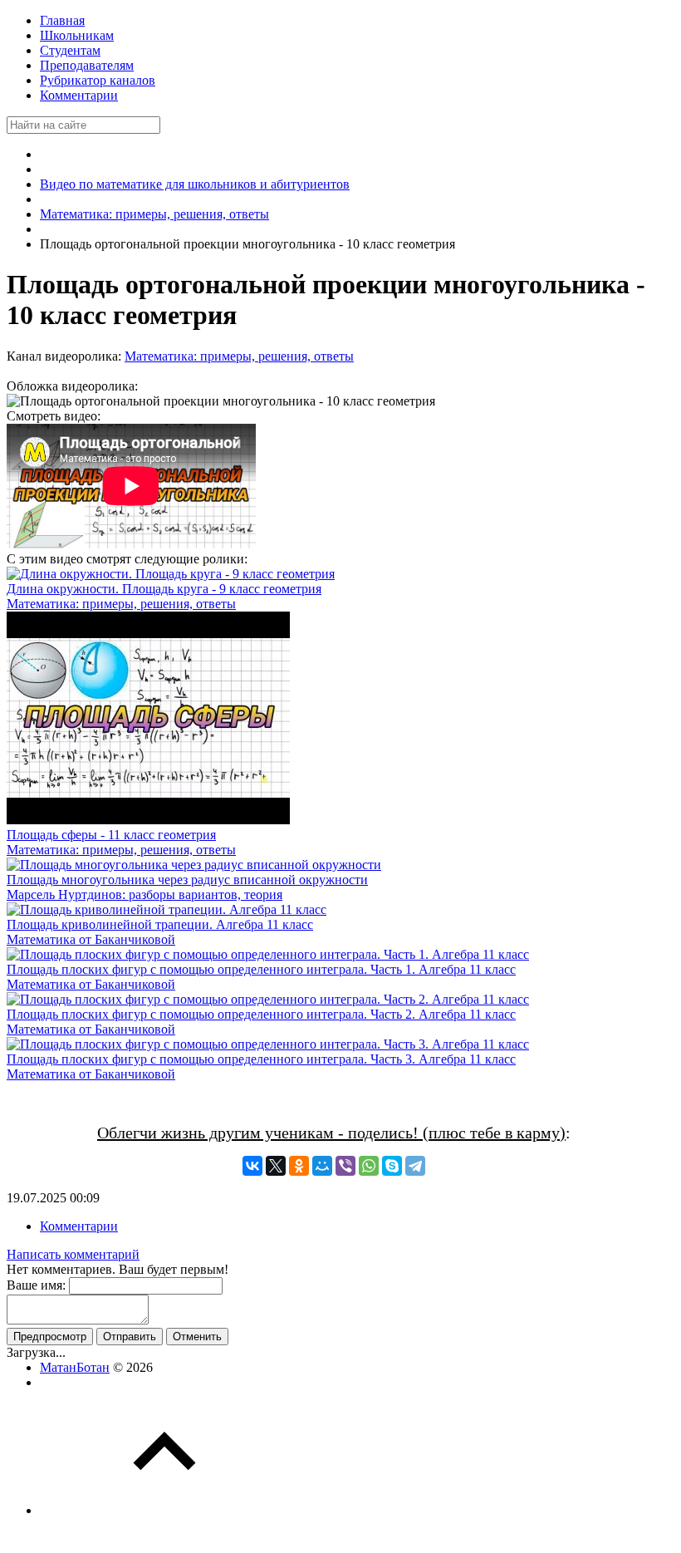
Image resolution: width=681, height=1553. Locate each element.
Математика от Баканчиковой (91, 939)
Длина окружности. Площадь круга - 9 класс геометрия (164, 589)
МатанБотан (75, 1367)
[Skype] (392, 1166)
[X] (276, 1166)
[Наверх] (164, 1510)
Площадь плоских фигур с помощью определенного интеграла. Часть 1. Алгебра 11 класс (261, 969)
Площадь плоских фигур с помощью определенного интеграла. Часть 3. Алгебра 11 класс (261, 1059)
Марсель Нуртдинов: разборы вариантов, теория (144, 894)
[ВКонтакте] (252, 1166)
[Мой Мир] (322, 1166)
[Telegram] (415, 1166)
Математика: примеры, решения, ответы (239, 356)
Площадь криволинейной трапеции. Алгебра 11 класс (160, 924)
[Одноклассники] (299, 1166)
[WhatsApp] (369, 1166)
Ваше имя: (36, 1285)
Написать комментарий (73, 1254)
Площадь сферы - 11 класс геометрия (111, 835)
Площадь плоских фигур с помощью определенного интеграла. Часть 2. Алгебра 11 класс (261, 1014)
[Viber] (345, 1166)
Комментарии (79, 1226)
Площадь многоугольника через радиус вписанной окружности (187, 879)
